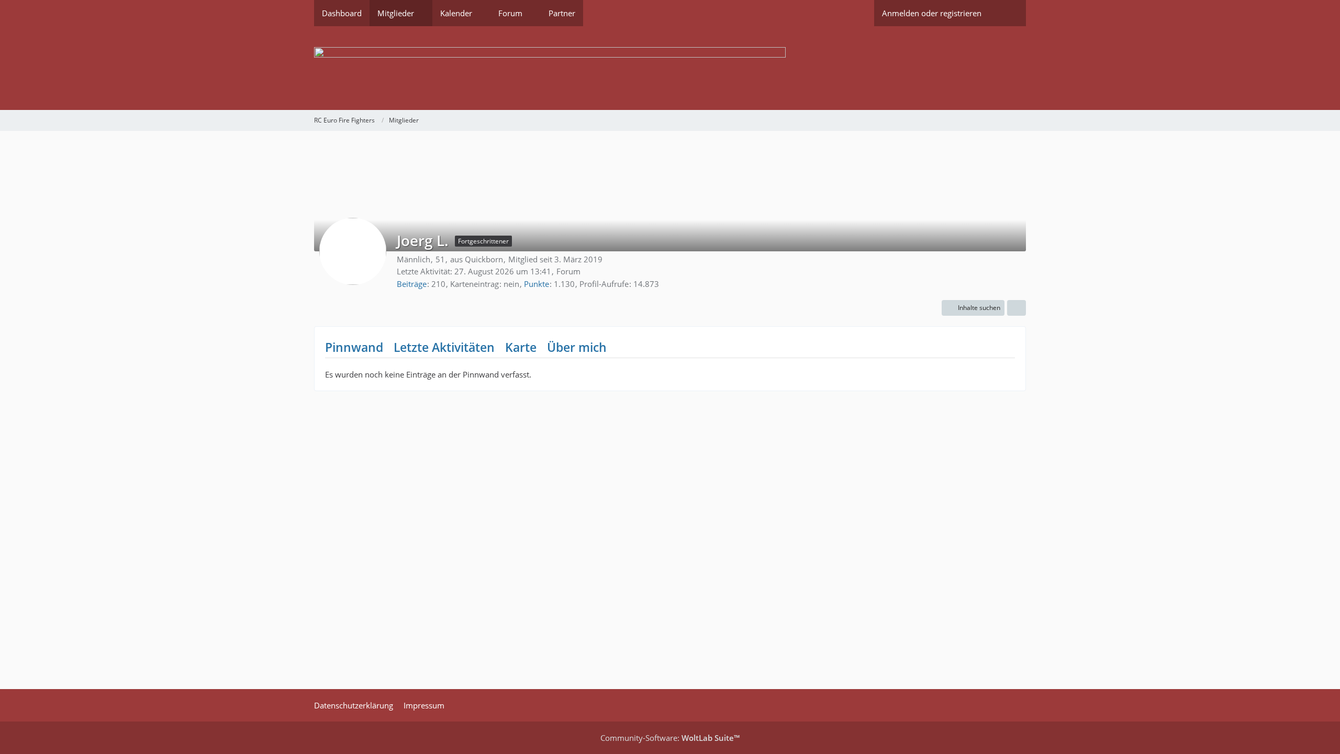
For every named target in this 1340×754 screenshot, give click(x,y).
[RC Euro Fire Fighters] (670, 68)
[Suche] (1007, 13)
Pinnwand (354, 347)
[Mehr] (1016, 308)
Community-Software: (670, 738)
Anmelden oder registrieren (931, 13)
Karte (521, 347)
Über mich (577, 347)
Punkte (536, 284)
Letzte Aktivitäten (444, 347)
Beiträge (412, 284)
